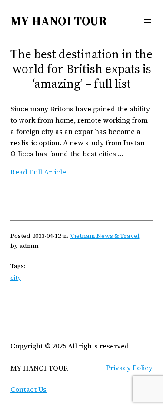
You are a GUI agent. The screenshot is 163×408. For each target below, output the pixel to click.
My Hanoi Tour (58, 21)
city (15, 277)
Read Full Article (38, 172)
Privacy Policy (129, 367)
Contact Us (28, 389)
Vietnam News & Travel (105, 235)
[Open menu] (147, 21)
